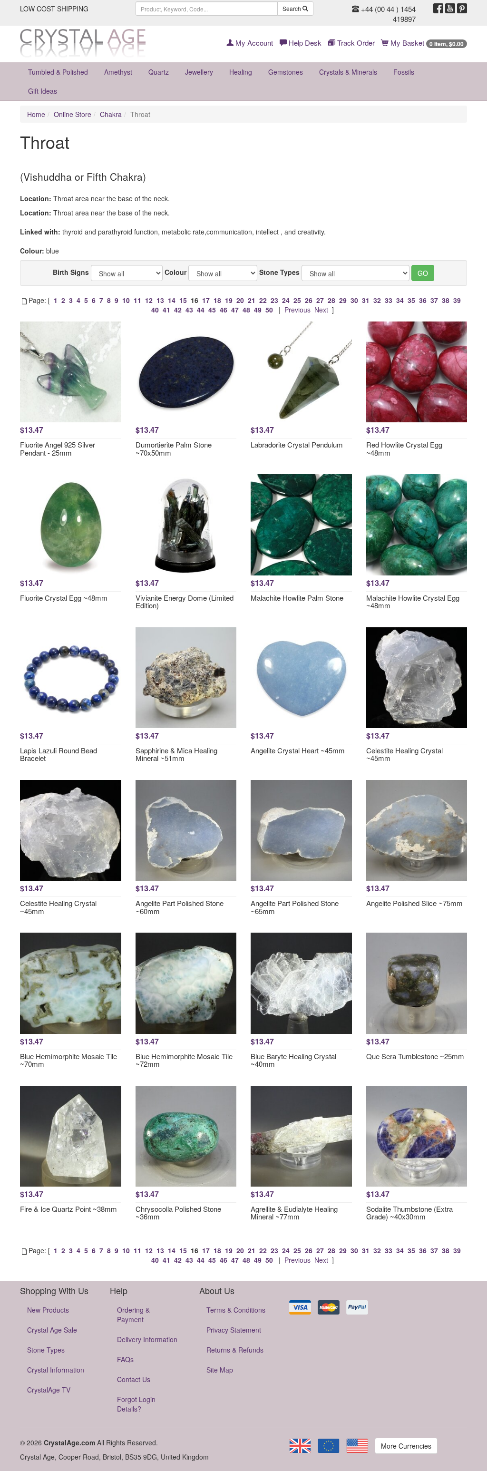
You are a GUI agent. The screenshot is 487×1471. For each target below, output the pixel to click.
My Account (253, 43)
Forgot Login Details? (136, 1403)
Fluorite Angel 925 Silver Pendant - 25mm (57, 448)
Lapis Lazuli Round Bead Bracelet (58, 754)
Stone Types (279, 272)
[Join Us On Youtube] (450, 8)
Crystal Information (55, 1369)
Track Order (355, 43)
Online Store (72, 114)
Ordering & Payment (133, 1314)
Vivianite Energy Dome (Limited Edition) (185, 602)
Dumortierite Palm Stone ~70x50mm (174, 448)
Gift (42, 91)
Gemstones (285, 72)
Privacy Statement (233, 1330)
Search (292, 8)
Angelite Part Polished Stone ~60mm (180, 907)
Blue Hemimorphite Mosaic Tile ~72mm (184, 1060)
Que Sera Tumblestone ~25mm (415, 1056)
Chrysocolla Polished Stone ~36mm (178, 1213)
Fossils (403, 72)
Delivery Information (147, 1339)
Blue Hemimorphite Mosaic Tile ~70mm (68, 1060)
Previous (297, 309)
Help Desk (304, 43)
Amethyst (118, 72)
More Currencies (406, 1446)
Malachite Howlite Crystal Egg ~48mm (412, 602)
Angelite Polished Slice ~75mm (414, 903)
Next (321, 309)
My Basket (426, 43)
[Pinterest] (462, 8)
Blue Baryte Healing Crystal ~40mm (293, 1060)
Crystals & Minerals (348, 72)
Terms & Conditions (235, 1310)
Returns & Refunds (234, 1349)
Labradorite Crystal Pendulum (297, 444)
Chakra (111, 114)
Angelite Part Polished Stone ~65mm (295, 907)
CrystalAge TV (48, 1389)
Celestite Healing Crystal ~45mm (404, 754)
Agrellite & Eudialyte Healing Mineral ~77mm (294, 1213)
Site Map (219, 1369)
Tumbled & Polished (58, 72)
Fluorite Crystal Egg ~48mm (63, 598)
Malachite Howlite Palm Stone (297, 598)
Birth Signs (71, 272)
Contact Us (133, 1379)
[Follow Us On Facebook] (438, 8)
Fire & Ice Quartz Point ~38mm (68, 1209)
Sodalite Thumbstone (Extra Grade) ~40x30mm (409, 1213)
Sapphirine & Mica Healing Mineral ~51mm (176, 754)
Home (36, 114)
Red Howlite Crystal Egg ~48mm (404, 448)
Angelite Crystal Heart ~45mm (298, 750)
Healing (240, 72)
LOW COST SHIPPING (54, 8)
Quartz (158, 72)
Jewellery (199, 72)
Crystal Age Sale (52, 1330)
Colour (175, 272)
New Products (48, 1310)
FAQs (125, 1359)
